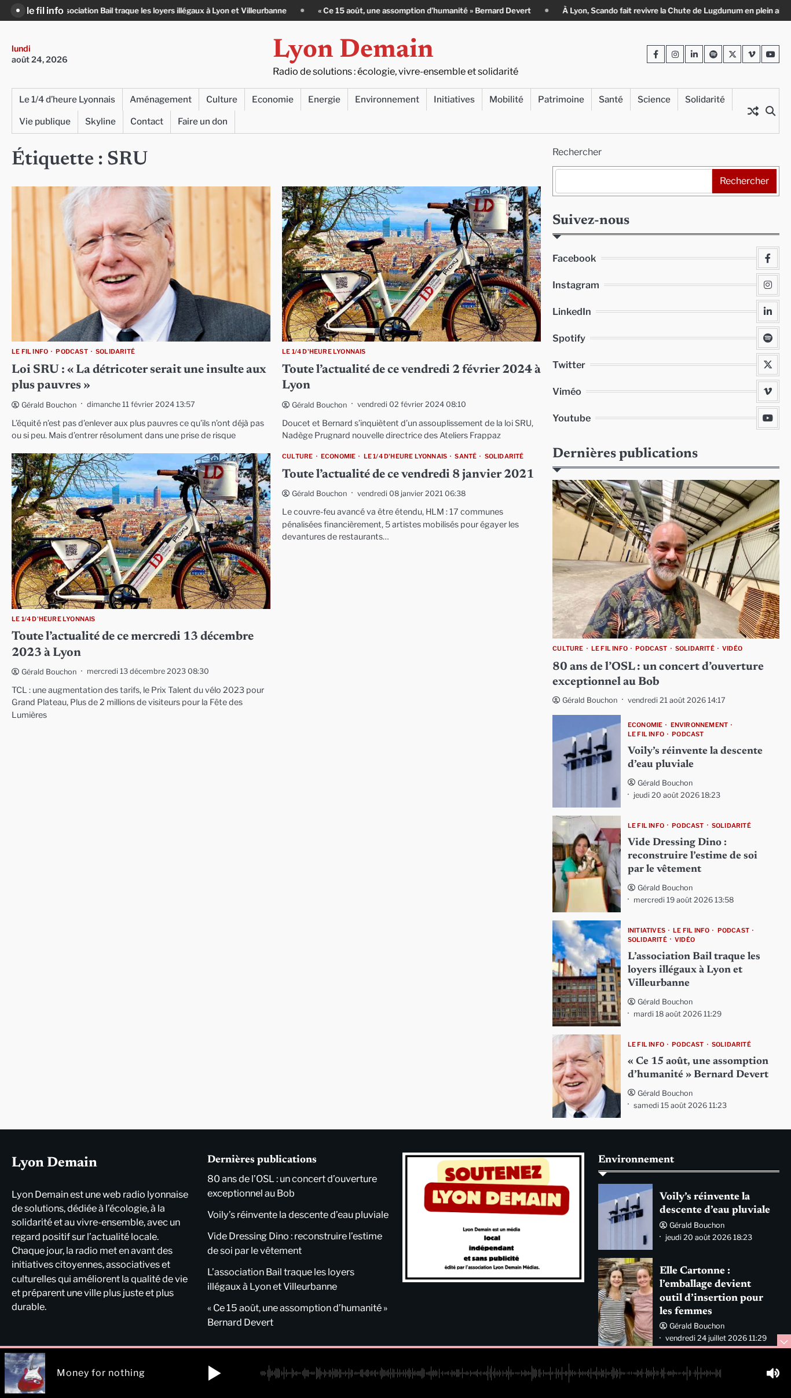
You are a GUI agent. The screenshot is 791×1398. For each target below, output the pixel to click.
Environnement (387, 99)
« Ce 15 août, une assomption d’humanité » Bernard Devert (351, 10)
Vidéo (732, 648)
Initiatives (454, 99)
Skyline (100, 121)
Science (654, 99)
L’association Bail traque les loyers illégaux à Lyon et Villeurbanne (694, 970)
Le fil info (30, 351)
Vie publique (45, 121)
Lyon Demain (353, 51)
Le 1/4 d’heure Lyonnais (67, 99)
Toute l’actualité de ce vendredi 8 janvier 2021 (408, 475)
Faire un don (203, 121)
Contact (146, 121)
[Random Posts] (752, 110)
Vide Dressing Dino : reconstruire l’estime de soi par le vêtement (692, 856)
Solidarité (705, 99)
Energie (324, 99)
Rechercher (577, 151)
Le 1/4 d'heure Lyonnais (324, 351)
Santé (611, 99)
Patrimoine (561, 99)
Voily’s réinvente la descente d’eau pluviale (298, 1214)
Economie (273, 99)
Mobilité (506, 99)
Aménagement (161, 99)
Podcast (71, 351)
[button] (214, 1373)
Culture (221, 99)
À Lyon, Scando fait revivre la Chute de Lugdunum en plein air (600, 10)
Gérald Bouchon (48, 405)
